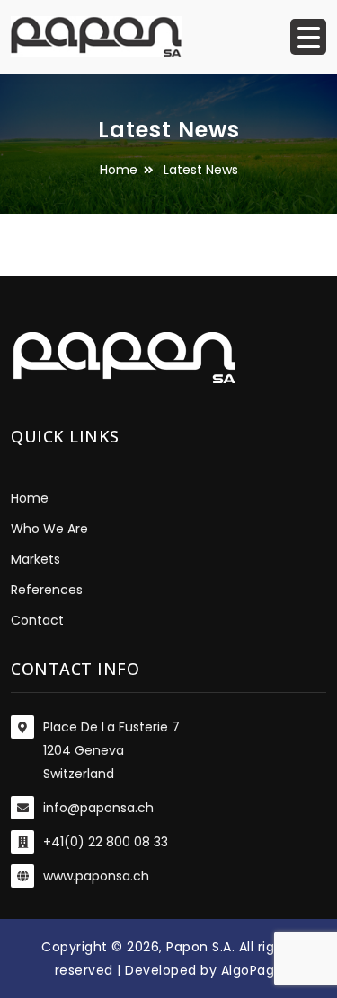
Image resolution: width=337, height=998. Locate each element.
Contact (37, 620)
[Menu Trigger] (308, 37)
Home (118, 170)
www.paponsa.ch (96, 876)
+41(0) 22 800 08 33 (105, 842)
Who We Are (49, 529)
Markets (35, 559)
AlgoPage (252, 970)
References (47, 590)
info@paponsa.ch (98, 808)
